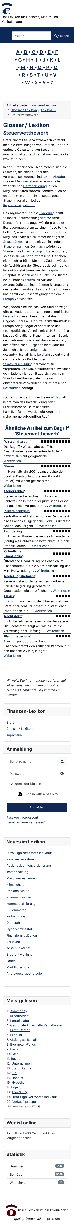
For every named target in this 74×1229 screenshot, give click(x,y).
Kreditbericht (20, 1016)
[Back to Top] (67, 1221)
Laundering (13, 531)
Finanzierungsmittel (36, 251)
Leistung (43, 354)
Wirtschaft (58, 397)
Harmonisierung (35, 186)
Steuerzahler (14, 491)
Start (10, 722)
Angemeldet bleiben (26, 784)
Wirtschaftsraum (17, 441)
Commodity (18, 1011)
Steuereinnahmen (16, 246)
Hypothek (19, 1082)
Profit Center (20, 1030)
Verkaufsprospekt (25, 1102)
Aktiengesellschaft (23, 1040)
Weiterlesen (12, 461)
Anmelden (37, 807)
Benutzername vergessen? (26, 822)
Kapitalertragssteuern (19, 205)
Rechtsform (13, 616)
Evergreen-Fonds (23, 1044)
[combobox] (31, 35)
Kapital (53, 270)
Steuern (9, 200)
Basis (14, 1049)
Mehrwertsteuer (27, 181)
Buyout (16, 1059)
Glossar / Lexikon (20, 729)
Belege (8, 316)
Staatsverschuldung (18, 364)
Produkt (16, 1035)
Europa (8, 299)
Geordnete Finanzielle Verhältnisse (36, 1025)
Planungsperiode (17, 636)
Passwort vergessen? (22, 817)
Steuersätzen (13, 242)
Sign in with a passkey (41, 794)
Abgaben (60, 176)
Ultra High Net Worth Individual (35, 1097)
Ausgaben (35, 345)
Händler (17, 1078)
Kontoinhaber (20, 1021)
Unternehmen (22, 1063)
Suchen (63, 36)
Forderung (47, 213)
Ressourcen (11, 388)
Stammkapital (22, 1068)
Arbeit (52, 289)
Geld (15, 1054)
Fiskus (9, 596)
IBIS (14, 1073)
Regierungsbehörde (19, 576)
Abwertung (20, 1092)
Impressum (15, 735)
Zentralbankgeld (17, 511)
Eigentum (18, 1087)
